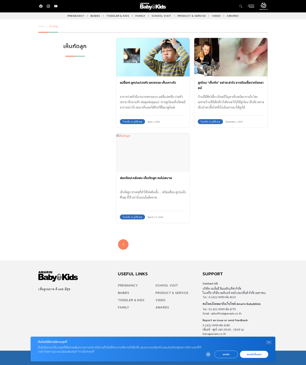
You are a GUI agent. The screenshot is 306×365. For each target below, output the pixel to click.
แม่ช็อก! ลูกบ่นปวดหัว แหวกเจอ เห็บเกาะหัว (148, 82)
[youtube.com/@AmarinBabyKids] (55, 6)
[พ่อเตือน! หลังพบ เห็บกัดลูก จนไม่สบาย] (153, 152)
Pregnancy (75, 16)
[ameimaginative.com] (263, 6)
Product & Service (191, 16)
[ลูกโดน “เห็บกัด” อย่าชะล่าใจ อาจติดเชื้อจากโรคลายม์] (231, 57)
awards (233, 16)
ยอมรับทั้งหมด (254, 354)
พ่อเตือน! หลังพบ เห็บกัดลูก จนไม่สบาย (146, 177)
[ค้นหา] (241, 6)
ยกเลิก (226, 354)
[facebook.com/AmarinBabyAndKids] (41, 6)
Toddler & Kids (117, 16)
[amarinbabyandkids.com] (153, 6)
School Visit (161, 16)
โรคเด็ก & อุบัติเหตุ (132, 121)
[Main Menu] (251, 6)
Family (140, 16)
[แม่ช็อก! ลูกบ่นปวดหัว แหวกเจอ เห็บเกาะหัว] (153, 57)
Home (41, 26)
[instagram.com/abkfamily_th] (48, 6)
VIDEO (216, 16)
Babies (95, 16)
